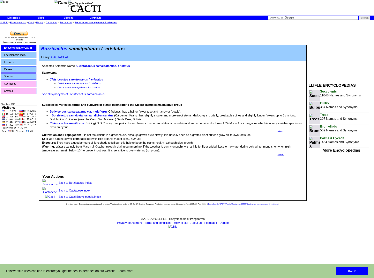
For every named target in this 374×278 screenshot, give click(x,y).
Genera (8, 69)
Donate (224, 222)
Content (68, 18)
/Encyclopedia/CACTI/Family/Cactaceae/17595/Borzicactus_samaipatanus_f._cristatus (243, 204)
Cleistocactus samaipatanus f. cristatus (103, 65)
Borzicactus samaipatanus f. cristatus (96, 22)
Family (39, 22)
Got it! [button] (352, 271)
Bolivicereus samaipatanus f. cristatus (79, 83)
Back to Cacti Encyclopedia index (79, 196)
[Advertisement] (341, 52)
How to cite (181, 222)
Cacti (41, 18)
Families (9, 62)
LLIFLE (4, 22)
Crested (8, 90)
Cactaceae (51, 22)
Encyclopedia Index (15, 54)
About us (196, 222)
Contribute (95, 18)
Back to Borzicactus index (75, 182)
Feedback (210, 222)
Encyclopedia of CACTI (18, 47)
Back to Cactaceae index (74, 190)
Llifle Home (13, 18)
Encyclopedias (18, 22)
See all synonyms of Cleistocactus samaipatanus (73, 94)
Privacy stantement (129, 222)
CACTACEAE (60, 57)
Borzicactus (66, 22)
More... (281, 131)
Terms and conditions (157, 222)
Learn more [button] (125, 271)
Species (8, 76)
